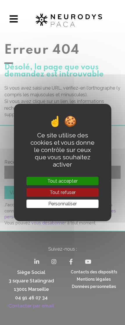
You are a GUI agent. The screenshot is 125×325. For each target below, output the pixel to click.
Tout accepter (62, 181)
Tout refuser (63, 192)
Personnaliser (62, 204)
